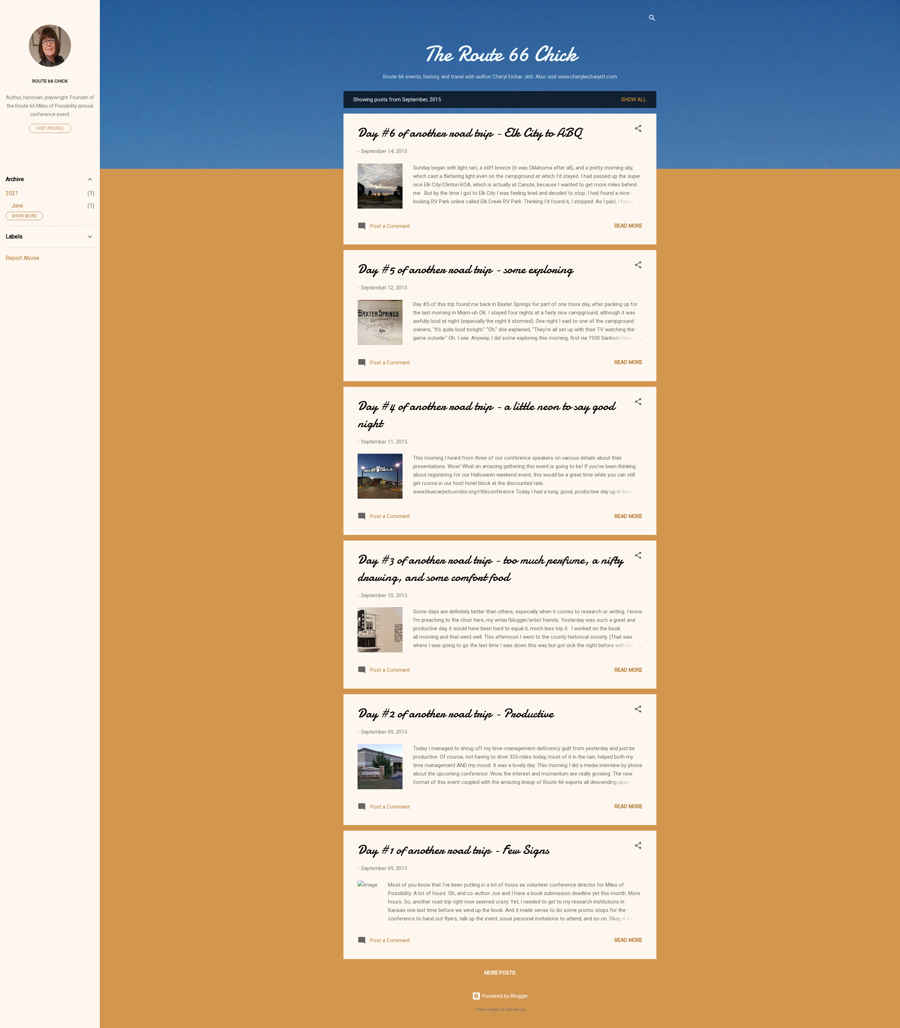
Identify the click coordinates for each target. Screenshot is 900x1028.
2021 (12, 193)
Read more (628, 226)
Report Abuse (22, 258)
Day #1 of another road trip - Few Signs (453, 849)
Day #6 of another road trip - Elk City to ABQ (469, 132)
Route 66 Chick (50, 81)
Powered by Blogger (504, 996)
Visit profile (50, 128)
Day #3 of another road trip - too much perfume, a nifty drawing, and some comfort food (490, 568)
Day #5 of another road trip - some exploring (465, 269)
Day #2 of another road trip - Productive (455, 713)
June (17, 205)
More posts (499, 973)
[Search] (652, 19)
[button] (638, 129)
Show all (634, 99)
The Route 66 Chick (500, 54)
